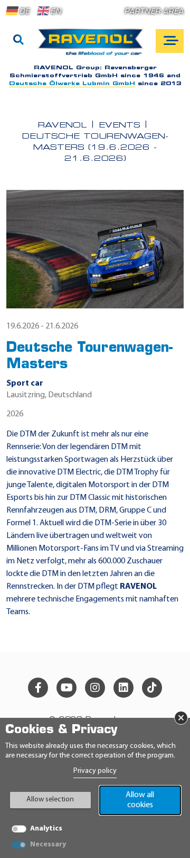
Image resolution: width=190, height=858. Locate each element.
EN (56, 11)
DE (25, 11)
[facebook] (38, 688)
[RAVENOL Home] (93, 46)
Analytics (46, 829)
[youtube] (66, 688)
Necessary (48, 844)
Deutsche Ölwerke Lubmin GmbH (72, 84)
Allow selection (50, 800)
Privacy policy (95, 771)
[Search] (18, 40)
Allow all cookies (140, 800)
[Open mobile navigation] (170, 41)
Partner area (154, 11)
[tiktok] (152, 688)
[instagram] (95, 688)
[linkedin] (123, 688)
